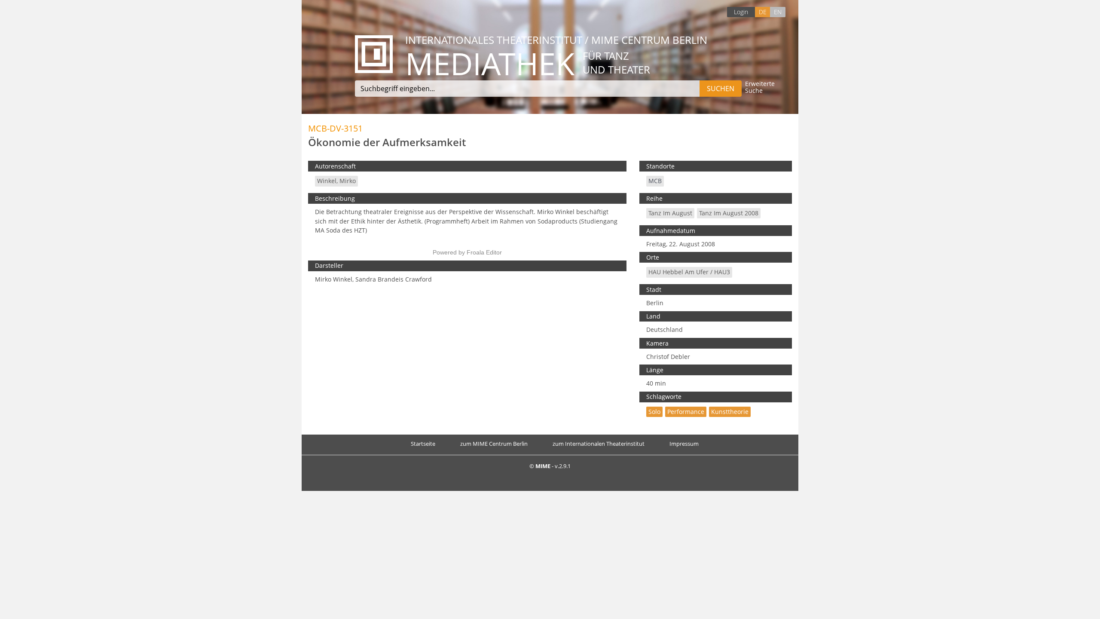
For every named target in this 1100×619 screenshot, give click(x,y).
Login (741, 12)
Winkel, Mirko (336, 181)
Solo (654, 412)
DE (763, 12)
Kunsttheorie (730, 412)
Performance (685, 412)
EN (778, 12)
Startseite (423, 443)
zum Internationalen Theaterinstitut (599, 443)
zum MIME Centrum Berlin (494, 443)
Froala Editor (484, 252)
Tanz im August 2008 (728, 213)
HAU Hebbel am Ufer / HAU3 (689, 272)
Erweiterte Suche (760, 87)
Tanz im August (670, 213)
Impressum (684, 443)
